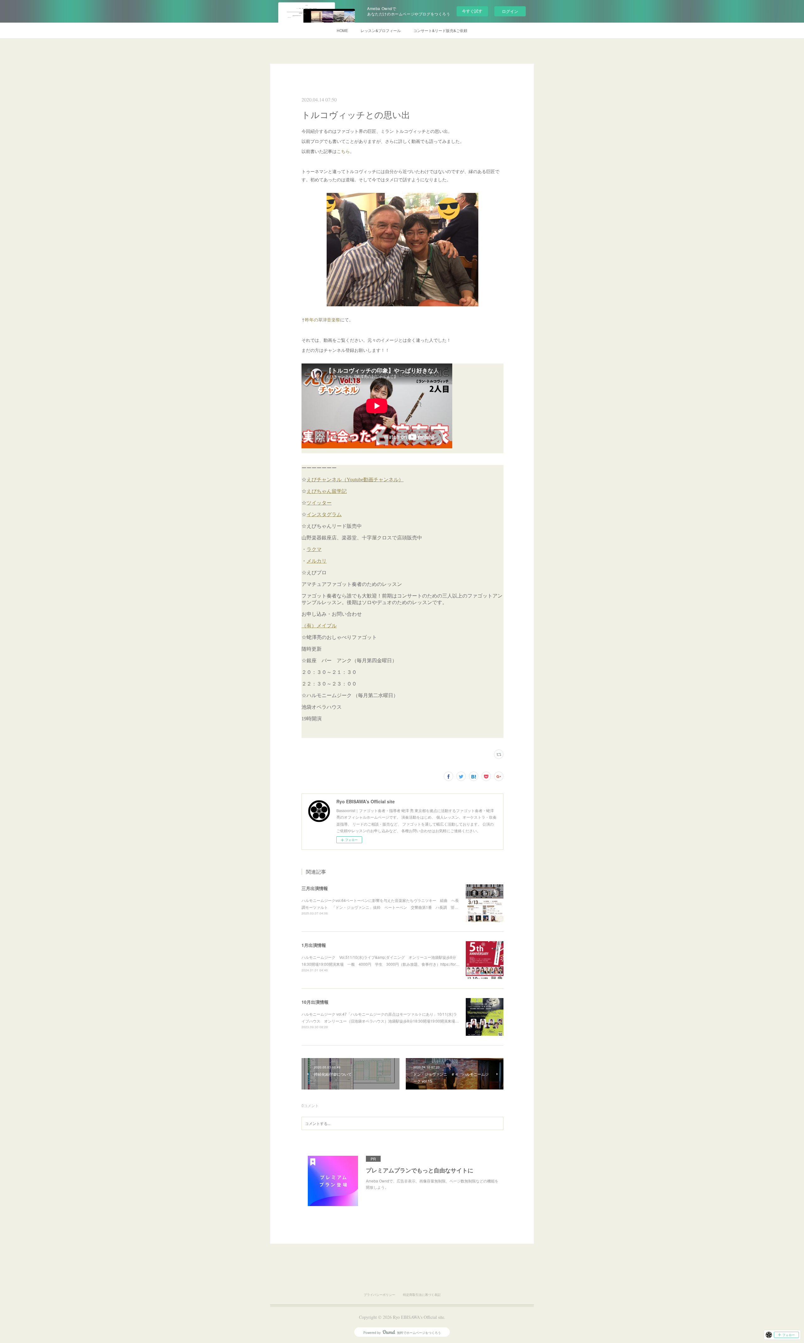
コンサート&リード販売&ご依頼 (440, 30)
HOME (342, 30)
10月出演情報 (315, 1002)
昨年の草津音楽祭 (322, 319)
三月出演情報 (315, 888)
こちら (343, 151)
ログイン (510, 11)
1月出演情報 (314, 945)
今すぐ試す (472, 11)
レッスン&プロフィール (381, 30)
